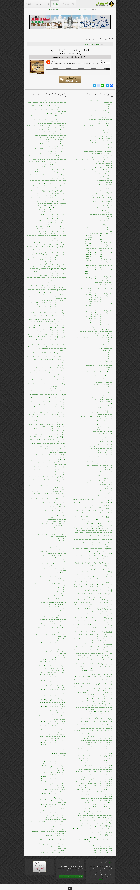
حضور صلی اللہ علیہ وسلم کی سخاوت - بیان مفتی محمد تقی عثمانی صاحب (48, 367)
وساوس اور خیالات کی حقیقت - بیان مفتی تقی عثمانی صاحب (48, 244)
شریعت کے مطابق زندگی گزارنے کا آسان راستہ (52, 617)
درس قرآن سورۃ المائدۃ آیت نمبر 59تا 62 (53, 778)
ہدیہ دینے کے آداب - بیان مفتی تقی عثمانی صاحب (51, 187)
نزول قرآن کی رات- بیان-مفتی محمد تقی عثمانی (51, 100)
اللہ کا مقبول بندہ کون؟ (58, 704)
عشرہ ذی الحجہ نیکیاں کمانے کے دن (55, 625)
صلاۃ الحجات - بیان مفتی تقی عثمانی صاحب (53, 164)
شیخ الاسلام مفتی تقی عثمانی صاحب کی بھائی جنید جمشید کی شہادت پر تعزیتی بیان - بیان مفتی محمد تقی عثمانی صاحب (48, 268)
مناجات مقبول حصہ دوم (59, 670)
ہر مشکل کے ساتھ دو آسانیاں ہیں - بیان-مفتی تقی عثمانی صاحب (46, 125)
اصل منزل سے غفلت (60, 657)
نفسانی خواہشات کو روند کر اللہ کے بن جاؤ (52, 619)
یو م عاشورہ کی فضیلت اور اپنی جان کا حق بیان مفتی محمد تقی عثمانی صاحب (46, 356)
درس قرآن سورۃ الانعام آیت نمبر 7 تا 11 (53, 810)
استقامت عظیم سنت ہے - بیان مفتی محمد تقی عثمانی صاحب (48, 416)
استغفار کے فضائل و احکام (57, 532)
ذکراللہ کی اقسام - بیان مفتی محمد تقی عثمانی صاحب (49, 325)
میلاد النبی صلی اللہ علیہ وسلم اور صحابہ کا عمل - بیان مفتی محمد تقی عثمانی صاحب (46, 336)
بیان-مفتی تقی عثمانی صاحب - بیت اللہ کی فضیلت (51, 330)
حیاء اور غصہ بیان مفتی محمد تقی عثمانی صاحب (51, 233)
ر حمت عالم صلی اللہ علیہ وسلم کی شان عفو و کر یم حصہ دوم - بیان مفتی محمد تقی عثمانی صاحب (47, 443)
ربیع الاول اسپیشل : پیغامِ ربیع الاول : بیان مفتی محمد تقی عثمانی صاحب (47, 175)
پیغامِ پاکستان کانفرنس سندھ (57, 553)
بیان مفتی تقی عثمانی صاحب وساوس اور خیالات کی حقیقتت (48, 252)
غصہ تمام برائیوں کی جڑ (58, 629)
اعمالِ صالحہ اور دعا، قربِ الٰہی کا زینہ (53, 426)
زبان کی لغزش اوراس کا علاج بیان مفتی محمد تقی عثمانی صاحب (47, 294)
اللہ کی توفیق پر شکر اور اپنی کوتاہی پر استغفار (50, 551)
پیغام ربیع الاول (61, 717)
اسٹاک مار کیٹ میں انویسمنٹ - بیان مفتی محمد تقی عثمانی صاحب (47, 380)
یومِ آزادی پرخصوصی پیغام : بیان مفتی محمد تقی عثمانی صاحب (47, 285)
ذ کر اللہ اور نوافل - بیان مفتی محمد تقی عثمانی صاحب (48, 446)
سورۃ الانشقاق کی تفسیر (58, 525)
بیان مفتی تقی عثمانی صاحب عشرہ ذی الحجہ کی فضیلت (49, 169)
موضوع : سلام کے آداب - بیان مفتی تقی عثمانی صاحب (50, 292)
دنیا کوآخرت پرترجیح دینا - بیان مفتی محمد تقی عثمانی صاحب (46, 424)
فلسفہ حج (63, 570)
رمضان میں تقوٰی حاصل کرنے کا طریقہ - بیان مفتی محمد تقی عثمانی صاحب (48, 440)
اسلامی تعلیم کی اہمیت (98, 38)
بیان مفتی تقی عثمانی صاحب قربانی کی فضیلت (52, 220)
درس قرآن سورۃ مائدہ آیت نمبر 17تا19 (54, 766)
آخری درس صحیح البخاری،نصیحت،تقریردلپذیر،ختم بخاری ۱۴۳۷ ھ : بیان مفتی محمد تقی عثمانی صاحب (46, 190)
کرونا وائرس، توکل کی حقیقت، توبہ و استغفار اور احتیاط (47, 583)
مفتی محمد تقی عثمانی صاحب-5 (57, 121)
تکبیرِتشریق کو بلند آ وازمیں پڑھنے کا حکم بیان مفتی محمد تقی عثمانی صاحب (47, 289)
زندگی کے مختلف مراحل (59, 487)
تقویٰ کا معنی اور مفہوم (58, 280)
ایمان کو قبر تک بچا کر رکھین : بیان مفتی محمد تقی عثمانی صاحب (47, 316)
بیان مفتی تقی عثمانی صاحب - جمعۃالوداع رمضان (51, 304)
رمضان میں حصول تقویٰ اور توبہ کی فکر (54, 668)
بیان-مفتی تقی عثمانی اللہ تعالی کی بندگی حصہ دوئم (49, 344)
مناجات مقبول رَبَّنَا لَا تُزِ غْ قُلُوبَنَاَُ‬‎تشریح (53, 674)
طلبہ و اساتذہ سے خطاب (59, 827)
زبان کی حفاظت (61, 572)
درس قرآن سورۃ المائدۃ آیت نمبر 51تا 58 (53, 689)
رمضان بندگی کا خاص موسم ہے (57, 723)
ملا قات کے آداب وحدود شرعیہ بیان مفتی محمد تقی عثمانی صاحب (46, 319)
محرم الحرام (62, 653)
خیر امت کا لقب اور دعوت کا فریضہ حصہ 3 (53, 555)
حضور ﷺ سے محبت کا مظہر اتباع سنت (55, 595)
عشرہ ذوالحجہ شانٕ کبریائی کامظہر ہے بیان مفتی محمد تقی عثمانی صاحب (47, 394)
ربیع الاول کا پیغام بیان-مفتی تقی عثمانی (52, 127)
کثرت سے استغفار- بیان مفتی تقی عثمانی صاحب (51, 133)
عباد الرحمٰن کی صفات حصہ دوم (57, 598)
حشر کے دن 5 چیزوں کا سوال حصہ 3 (56, 824)
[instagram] (98, 85)
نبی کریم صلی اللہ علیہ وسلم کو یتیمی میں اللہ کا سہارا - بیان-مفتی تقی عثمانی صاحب (47, 272)
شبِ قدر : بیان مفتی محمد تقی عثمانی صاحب (53, 300)
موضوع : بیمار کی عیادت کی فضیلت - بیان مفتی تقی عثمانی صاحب (48, 180)
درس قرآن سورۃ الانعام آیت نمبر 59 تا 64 (53, 706)
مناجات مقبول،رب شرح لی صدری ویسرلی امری (52, 623)
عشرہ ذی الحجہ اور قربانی (57, 734)
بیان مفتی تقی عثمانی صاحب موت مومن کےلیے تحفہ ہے (49, 195)
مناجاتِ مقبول (61, 746)
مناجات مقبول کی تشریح (58, 517)
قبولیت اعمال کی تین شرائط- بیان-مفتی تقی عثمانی (50, 137)
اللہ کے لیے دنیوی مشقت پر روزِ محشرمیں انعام (51, 502)
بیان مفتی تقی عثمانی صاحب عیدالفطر (54, 178)
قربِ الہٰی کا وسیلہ (60, 464)
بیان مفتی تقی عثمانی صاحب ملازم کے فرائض (52, 348)
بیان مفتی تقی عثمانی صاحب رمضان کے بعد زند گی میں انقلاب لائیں (47, 102)
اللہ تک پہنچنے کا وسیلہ (58, 504)
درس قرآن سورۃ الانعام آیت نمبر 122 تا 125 (52, 725)
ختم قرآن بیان (61, 111)
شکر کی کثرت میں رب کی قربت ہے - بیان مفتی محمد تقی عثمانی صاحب (47, 391)
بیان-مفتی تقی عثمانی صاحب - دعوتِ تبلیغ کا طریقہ (50, 201)
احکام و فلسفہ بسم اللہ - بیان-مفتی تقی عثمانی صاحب (49, 228)
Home (50, 9)
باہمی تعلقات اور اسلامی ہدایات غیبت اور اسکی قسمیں (49, 831)
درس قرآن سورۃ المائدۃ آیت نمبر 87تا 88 (53, 742)
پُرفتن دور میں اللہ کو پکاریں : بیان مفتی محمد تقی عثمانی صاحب (47, 383)
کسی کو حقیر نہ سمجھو (59, 542)
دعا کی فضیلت (62, 432)
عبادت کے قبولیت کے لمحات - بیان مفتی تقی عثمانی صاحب (48, 119)
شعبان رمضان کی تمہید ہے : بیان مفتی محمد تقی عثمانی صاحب (47, 414)
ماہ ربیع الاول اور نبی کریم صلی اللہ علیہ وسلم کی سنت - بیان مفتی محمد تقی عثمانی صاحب (48, 421)
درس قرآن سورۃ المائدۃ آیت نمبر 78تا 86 (53, 812)
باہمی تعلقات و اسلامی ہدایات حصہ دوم (54, 829)
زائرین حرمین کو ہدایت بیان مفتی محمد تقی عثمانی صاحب (48, 321)
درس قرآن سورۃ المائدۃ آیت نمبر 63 (55, 774)
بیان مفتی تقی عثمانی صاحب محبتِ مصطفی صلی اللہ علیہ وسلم (47, 249)
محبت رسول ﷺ (61, 693)
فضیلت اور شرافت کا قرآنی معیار (55, 566)
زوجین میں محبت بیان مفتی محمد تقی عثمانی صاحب (50, 209)
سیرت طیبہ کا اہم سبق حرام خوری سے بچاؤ (53, 672)
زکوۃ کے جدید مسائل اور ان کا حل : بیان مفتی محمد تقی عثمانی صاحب (49, 106)
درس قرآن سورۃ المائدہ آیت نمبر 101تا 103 (52, 761)
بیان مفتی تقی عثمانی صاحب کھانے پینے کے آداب (51, 332)
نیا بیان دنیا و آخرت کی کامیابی (55, 815)
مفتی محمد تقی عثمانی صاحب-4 (57, 151)
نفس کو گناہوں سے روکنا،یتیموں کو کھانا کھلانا (50, 729)
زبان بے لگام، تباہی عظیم (57, 791)
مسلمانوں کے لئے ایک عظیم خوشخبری (55, 835)
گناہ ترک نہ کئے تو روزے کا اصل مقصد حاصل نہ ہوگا (50, 634)
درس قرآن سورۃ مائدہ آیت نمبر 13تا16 (54, 793)
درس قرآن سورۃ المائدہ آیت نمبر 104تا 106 (52, 785)
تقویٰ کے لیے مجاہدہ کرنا (58, 474)
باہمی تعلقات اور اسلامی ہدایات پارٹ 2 (53, 852)
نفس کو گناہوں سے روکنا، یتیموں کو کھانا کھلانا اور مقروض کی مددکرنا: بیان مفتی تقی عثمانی (47, 130)
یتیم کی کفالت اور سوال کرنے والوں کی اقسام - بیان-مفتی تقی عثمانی (46, 277)
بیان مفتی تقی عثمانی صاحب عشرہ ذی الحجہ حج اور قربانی (48, 302)
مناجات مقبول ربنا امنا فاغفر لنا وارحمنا (52, 795)
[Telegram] (94, 85)
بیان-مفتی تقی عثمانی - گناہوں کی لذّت (54, 218)
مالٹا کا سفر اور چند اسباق (57, 580)
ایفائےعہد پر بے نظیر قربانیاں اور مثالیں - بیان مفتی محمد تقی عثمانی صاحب (46, 476)
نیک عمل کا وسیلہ (60, 500)
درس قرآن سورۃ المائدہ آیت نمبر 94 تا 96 (53, 153)
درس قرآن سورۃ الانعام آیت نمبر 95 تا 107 (53, 789)
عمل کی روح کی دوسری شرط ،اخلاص (56, 521)
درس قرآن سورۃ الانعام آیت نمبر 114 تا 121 (52, 740)
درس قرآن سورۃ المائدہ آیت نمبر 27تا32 (53, 781)
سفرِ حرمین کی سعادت (60, 530)
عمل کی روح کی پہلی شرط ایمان (56, 506)
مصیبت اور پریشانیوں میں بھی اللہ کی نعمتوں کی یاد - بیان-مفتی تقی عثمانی (47, 171)
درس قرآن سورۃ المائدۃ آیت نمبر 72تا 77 (53, 702)
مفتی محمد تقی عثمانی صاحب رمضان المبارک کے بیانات (49, 109)
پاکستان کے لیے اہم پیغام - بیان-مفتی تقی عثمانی (50, 242)
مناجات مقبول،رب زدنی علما (57, 527)
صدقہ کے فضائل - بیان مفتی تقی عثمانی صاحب (52, 146)
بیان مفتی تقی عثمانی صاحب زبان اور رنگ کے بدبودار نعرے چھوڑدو (47, 313)
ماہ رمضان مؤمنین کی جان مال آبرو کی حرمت (52, 757)
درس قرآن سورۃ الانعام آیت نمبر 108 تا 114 (52, 685)
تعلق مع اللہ (62, 350)
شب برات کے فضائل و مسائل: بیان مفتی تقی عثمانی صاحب (49, 185)
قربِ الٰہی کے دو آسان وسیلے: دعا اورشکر (53, 362)
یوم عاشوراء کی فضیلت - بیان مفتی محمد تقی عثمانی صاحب (48, 370)
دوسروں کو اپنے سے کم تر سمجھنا (56, 683)
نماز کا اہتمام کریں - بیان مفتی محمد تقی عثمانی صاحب (48, 491)
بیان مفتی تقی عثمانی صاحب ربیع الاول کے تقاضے (51, 205)
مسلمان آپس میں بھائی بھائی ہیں (55, 819)
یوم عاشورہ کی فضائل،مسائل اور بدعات (53, 563)
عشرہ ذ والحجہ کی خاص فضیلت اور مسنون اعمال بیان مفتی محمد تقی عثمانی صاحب (46, 247)
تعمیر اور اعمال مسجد (59, 544)
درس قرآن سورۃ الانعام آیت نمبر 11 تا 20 (53, 804)
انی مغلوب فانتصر (60, 585)
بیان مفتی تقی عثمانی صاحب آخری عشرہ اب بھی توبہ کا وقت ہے (46, 334)
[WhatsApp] (102, 85)
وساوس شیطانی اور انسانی (58, 787)
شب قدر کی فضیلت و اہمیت (58, 536)
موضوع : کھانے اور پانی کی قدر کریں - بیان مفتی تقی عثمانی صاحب (47, 198)
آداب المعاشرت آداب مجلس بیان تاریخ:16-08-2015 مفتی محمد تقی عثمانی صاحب (47, 254)
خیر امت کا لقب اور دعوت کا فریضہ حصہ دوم (52, 578)
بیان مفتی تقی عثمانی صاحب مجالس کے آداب (52, 388)
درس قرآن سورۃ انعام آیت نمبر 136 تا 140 (53, 661)
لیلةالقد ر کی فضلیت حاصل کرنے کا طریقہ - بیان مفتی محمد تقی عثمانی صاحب (47, 480)
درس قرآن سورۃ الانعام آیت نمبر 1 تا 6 (54, 763)
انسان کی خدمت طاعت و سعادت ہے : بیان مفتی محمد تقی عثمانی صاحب (47, 407)
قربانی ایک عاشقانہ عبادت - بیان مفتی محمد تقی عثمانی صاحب (46, 485)
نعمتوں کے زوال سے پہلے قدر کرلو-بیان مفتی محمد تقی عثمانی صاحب (46, 235)
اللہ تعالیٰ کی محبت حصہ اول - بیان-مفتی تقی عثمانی (49, 266)
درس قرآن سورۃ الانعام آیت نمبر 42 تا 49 (53, 776)
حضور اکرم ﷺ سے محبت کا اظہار (56, 593)
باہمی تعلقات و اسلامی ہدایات (56, 833)
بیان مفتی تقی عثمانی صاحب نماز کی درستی (52, 231)
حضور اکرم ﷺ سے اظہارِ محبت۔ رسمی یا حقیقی (52, 462)
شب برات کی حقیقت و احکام (58, 549)
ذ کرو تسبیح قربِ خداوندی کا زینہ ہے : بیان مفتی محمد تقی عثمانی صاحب (47, 373)
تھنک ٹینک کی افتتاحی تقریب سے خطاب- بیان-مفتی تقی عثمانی (47, 327)
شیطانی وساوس (61, 755)
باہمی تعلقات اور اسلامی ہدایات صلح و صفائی (52, 844)
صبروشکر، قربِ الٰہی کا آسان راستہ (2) (54, 523)
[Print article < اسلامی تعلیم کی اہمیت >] (112, 43)
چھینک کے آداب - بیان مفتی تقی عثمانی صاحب (52, 203)
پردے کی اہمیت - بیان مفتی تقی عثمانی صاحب (52, 123)
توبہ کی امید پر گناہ (59, 610)
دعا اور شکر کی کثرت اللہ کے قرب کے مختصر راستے (50, 534)
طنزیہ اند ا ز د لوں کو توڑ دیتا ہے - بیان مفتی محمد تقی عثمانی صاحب (48, 466)
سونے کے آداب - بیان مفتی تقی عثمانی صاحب (52, 139)
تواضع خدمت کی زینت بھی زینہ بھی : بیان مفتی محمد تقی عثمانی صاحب (48, 454)
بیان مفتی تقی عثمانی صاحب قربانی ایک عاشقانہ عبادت (48, 339)
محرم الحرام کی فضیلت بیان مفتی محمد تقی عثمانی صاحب (48, 193)
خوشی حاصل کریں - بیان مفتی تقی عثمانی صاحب (52, 183)
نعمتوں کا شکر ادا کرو (59, 557)
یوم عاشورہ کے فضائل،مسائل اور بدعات (53, 602)
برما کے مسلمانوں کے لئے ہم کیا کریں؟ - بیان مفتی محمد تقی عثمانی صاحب (47, 401)
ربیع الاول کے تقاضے (60, 751)
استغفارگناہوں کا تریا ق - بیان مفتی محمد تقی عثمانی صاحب (47, 498)
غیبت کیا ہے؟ (62, 559)
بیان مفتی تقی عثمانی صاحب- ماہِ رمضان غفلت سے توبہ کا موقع (46, 259)
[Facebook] (111, 85)
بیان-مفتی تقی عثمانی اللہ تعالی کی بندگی (52, 306)
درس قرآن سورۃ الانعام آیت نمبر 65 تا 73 (53, 681)
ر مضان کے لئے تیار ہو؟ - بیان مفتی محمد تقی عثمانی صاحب (47, 493)
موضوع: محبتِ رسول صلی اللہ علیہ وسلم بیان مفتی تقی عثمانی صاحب (47, 148)
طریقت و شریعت (61, 457)
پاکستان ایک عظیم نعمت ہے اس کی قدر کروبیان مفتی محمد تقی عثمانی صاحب (47, 156)
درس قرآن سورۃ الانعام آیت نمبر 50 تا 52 (53, 659)
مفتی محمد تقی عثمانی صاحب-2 (57, 216)
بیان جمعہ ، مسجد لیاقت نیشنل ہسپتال (54, 410)
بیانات (59, 9)
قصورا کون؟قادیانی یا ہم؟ (57, 606)
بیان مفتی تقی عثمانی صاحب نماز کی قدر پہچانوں (50, 211)
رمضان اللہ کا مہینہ (59, 712)
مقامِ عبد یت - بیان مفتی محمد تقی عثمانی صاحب (51, 471)
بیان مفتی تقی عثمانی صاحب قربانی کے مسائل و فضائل (49, 159)
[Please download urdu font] (39, 866)
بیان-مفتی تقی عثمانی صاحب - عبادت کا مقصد (52, 261)
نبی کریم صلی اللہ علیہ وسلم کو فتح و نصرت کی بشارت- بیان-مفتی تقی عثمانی (47, 297)
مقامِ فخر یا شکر (61, 495)
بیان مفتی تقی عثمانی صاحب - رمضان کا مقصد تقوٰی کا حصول (48, 323)
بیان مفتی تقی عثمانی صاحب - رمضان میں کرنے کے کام (49, 257)
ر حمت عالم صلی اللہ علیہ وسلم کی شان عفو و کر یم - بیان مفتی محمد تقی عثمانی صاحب (48, 449)
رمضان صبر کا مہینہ (60, 608)
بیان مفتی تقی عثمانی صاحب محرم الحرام (53, 275)
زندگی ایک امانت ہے (60, 591)
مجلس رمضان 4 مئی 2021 (59, 798)
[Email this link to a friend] (109, 43)
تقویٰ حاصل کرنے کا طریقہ (58, 386)
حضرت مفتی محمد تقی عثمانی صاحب (78, 9)
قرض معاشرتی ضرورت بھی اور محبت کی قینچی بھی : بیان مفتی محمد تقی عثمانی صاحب (47, 353)
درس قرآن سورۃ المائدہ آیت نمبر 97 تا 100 (52, 666)
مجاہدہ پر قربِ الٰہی (60, 515)
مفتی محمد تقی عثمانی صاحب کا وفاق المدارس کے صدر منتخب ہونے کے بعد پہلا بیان (47, 821)
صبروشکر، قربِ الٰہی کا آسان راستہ (55, 510)
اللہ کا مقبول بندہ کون (58, 512)
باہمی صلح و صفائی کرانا (58, 850)
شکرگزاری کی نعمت (60, 365)
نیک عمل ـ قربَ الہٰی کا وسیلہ (57, 519)
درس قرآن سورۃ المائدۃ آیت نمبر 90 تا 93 (53, 576)
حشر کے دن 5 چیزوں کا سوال (58, 738)
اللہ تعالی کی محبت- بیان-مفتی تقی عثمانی (52, 207)
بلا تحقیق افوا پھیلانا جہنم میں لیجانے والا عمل (51, 627)
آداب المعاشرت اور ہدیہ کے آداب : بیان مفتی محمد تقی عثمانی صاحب (49, 376)
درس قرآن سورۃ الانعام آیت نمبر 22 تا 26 (53, 817)
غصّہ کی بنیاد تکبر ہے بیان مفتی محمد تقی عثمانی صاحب (48, 226)
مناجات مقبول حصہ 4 (60, 837)
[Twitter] (107, 85)
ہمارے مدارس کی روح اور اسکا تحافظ (54, 772)
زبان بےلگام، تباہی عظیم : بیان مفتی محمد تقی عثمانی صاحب (47, 412)
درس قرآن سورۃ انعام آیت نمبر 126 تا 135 (53, 800)
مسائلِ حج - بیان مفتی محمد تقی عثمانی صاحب (52, 282)
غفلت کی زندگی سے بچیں (59, 489)
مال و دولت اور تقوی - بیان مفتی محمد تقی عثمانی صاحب (48, 460)
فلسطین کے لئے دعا (60, 418)
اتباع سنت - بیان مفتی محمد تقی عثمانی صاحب (52, 404)
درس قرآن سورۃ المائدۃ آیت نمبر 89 (55, 676)
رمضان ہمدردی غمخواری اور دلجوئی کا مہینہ (52, 287)
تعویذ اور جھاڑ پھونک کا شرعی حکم (55, 568)
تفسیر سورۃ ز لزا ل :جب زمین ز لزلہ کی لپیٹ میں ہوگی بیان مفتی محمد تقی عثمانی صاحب (47, 239)
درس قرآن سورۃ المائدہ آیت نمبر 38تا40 (53, 642)
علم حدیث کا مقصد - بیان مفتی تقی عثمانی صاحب (51, 224)
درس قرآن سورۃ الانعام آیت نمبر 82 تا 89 (53, 651)
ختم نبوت (63, 600)
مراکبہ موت (62, 540)
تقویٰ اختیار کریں (60, 483)
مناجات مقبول (61, 538)
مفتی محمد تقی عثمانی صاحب (91, 44)
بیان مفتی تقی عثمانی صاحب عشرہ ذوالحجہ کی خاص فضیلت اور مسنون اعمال (47, 309)
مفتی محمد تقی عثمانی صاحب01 (56, 113)
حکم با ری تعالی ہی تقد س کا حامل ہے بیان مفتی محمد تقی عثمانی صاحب (48, 360)
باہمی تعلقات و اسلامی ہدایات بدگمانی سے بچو (51, 783)
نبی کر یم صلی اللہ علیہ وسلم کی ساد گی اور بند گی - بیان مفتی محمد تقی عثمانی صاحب (47, 429)
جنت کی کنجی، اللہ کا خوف (58, 452)
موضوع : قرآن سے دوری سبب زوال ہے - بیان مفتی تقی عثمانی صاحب (48, 116)
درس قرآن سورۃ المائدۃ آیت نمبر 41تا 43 (53, 721)
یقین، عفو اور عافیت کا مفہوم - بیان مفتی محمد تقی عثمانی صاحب (47, 398)
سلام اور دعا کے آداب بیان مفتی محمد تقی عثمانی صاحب (49, 341)
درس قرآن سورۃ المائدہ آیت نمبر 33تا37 (53, 695)
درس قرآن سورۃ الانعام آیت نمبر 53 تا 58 (53, 700)
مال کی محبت (62, 561)
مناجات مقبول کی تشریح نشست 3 (56, 710)
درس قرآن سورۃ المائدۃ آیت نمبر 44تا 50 (53, 736)
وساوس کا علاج (62, 708)
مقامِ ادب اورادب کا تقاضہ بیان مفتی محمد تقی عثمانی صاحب (47, 346)
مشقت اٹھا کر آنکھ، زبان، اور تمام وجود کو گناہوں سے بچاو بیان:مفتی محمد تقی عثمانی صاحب (47, 161)
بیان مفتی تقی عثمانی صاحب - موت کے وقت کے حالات (50, 135)
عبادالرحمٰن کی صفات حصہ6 (58, 621)
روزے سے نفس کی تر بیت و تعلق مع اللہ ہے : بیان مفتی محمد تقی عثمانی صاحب (47, 436)
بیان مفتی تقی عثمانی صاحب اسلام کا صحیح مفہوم (51, 264)
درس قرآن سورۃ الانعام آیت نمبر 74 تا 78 (53, 744)
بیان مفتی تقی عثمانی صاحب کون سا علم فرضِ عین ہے (50, 166)
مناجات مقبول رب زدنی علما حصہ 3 (55, 806)
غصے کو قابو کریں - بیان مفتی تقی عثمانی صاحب (51, 141)
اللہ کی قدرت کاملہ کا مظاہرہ (56, 604)
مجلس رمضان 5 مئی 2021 (59, 753)
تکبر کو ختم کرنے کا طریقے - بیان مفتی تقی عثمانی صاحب (48, 143)
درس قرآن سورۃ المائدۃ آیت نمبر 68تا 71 (53, 768)
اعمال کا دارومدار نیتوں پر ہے (56, 808)
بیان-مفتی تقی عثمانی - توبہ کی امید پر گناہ (51, 214)
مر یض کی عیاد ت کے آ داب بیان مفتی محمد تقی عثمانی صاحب (47, 469)
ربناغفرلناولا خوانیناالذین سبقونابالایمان (51, 839)
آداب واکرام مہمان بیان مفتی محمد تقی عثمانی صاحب (49, 434)
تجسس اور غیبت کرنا (60, 640)
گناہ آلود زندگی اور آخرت (57, 547)
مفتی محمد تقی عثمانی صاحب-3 (57, 222)
